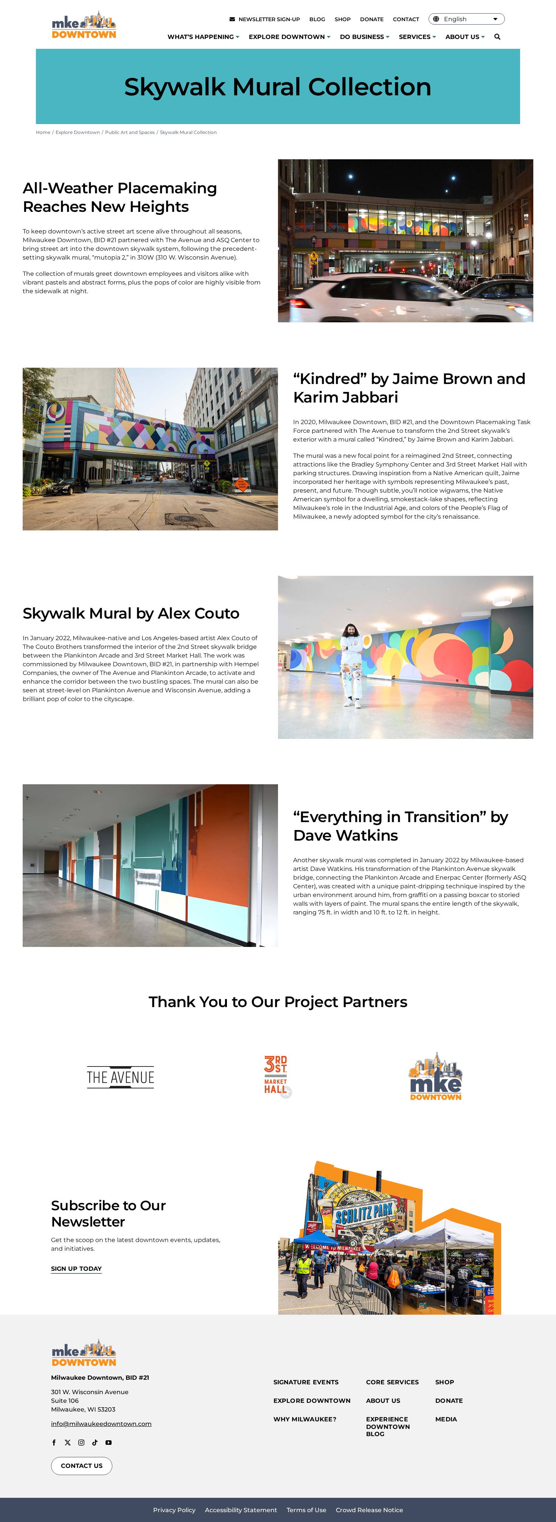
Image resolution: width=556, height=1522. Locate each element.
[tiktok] (95, 1443)
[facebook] (54, 1443)
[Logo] (84, 12)
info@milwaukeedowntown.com (101, 1423)
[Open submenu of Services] (433, 37)
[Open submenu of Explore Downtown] (328, 37)
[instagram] (81, 1443)
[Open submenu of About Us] (482, 37)
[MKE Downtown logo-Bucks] (435, 1034)
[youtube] (109, 1443)
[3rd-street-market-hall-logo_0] (278, 1034)
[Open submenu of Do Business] (387, 37)
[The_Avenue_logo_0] (120, 1034)
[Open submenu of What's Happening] (236, 37)
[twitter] (68, 1443)
